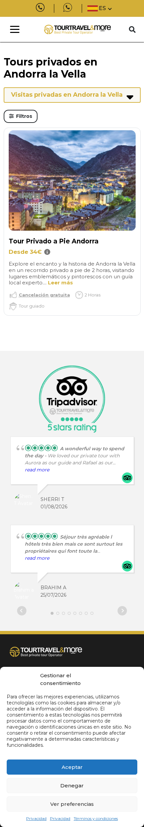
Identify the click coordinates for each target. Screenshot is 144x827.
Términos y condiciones (96, 818)
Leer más (60, 282)
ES (102, 8)
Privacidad (36, 818)
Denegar (72, 785)
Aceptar (72, 767)
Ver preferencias (72, 804)
